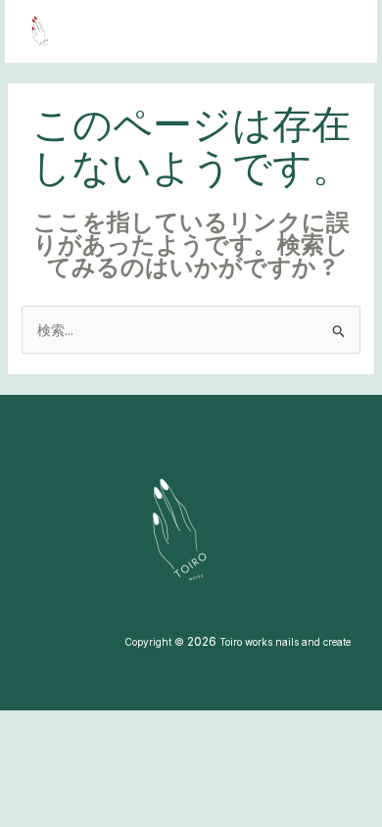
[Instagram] (272, 32)
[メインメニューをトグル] (337, 32)
